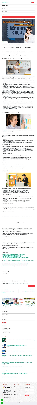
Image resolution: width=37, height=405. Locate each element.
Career (15, 389)
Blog (9, 44)
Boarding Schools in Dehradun (7, 328)
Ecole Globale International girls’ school (14, 260)
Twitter (20, 402)
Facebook (17, 402)
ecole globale (4, 260)
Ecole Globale (5, 2)
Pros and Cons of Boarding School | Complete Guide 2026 (17, 345)
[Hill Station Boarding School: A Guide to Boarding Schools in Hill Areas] (4, 351)
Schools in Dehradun (5, 329)
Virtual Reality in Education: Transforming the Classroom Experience (14, 370)
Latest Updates (16, 394)
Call (32, 2)
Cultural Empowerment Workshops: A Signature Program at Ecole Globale (14, 373)
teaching (21, 76)
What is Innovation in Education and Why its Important (7, 305)
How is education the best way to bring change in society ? (13, 255)
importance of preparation (23, 263)
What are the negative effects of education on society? (12, 256)
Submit (4, 322)
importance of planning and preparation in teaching (10, 263)
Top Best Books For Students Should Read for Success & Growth (14, 254)
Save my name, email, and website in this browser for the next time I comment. (15, 283)
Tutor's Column (13, 44)
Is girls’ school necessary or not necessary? (18, 305)
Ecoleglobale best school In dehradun (28, 260)
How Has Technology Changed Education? (9, 376)
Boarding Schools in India (6, 331)
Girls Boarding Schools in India (7, 332)
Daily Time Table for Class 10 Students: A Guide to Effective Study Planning (15, 257)
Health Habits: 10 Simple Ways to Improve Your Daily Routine (30, 305)
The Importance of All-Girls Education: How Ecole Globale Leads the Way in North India (17, 355)
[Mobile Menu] (34, 2)
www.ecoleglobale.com (7, 397)
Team (14, 388)
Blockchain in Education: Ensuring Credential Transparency (12, 366)
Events (15, 391)
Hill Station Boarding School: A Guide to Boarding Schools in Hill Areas (19, 351)
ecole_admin (5, 44)
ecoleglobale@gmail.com (7, 394)
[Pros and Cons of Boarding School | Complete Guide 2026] (4, 346)
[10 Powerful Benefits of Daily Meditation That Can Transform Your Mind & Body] (4, 340)
